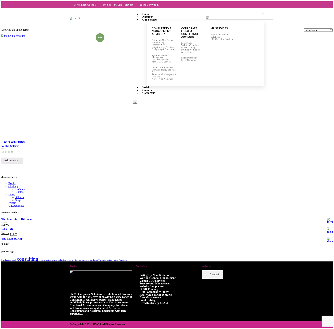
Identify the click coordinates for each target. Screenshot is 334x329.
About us (147, 16)
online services (72, 260)
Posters (12, 202)
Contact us (148, 92)
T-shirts (19, 191)
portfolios (94, 260)
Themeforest (103, 260)
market (54, 260)
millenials (62, 260)
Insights (147, 87)
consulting (27, 259)
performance (84, 260)
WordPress (123, 260)
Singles (19, 200)
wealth (115, 260)
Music (11, 194)
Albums (19, 197)
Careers (147, 90)
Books (11, 183)
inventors (47, 260)
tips (110, 260)
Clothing (13, 186)
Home (145, 14)
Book (14, 260)
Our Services (149, 19)
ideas (41, 260)
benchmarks (6, 260)
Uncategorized (16, 205)
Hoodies (20, 188)
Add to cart (11, 160)
